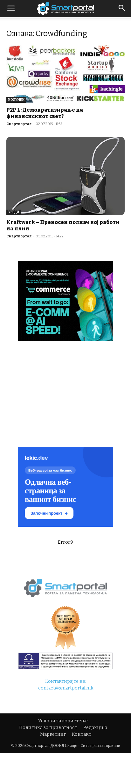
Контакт (81, 734)
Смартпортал (18, 124)
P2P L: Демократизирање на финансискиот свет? (44, 113)
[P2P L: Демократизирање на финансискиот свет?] (65, 74)
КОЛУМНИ (16, 100)
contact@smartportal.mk (65, 688)
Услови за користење (63, 721)
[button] (122, 8)
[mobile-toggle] (11, 8)
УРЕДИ (13, 212)
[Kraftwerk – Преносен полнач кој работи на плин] (65, 176)
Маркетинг (53, 734)
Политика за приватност (48, 727)
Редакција (95, 727)
